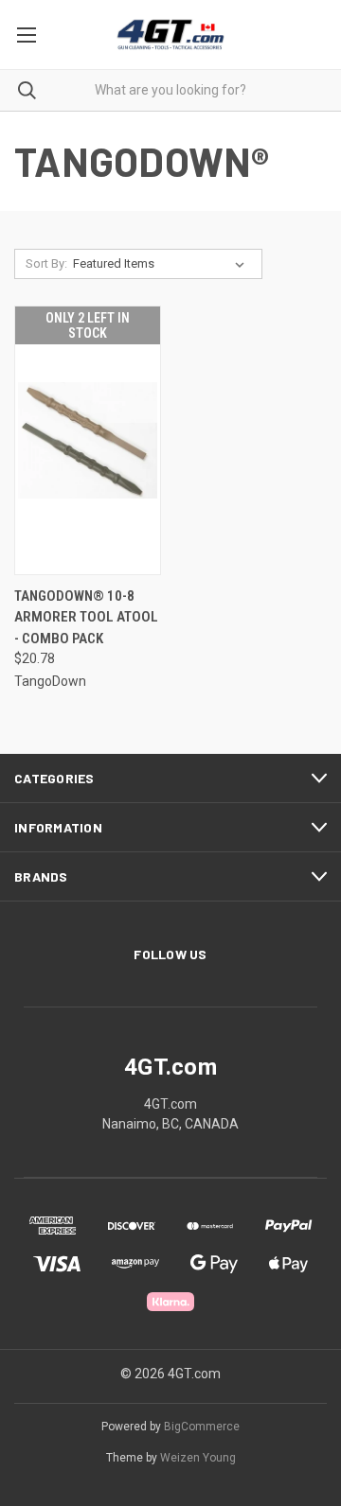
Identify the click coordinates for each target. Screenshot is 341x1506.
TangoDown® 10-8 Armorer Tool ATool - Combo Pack (86, 617)
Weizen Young (198, 1457)
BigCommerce (202, 1426)
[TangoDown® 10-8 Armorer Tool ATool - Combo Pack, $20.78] (87, 440)
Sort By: (46, 263)
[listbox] (162, 264)
